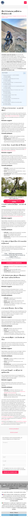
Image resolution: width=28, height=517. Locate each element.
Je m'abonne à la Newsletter (14, 262)
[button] (13, 255)
